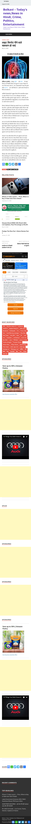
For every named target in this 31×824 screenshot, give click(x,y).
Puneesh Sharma (17, 342)
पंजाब (8, 351)
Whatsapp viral (14, 349)
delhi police (23, 328)
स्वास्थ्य (6, 87)
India (17, 335)
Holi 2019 (12, 335)
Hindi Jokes (6, 335)
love (4, 337)
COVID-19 (5, 328)
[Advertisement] (15, 414)
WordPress (11, 822)
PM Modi (16, 340)
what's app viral (14, 346)
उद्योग (15, 81)
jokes (25, 335)
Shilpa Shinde (14, 344)
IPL (21, 335)
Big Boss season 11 (11, 326)
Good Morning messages (13, 333)
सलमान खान (5, 353)
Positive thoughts (7, 342)
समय (21, 81)
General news (5, 39)
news (10, 340)
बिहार (17, 351)
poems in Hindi (23, 340)
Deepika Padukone (13, 328)
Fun (18, 330)
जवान (26, 349)
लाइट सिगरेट (15, 169)
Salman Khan (6, 344)
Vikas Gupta (6, 346)
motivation (9, 337)
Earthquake (12, 330)
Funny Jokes (24, 330)
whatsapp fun (6, 349)
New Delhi (5, 340)
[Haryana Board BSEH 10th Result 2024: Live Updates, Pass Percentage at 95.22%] (15, 213)
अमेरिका (21, 349)
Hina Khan (23, 333)
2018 (4, 326)
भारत (21, 351)
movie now (24, 337)
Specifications (23, 344)
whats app (22, 346)
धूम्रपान (11, 169)
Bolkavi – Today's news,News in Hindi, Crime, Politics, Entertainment (15, 17)
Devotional (5, 330)
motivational (16, 337)
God (4, 333)
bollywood (20, 326)
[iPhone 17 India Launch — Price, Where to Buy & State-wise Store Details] (15, 186)
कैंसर (8, 169)
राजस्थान (25, 351)
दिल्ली (4, 351)
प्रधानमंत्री (12, 351)
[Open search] (27, 34)
